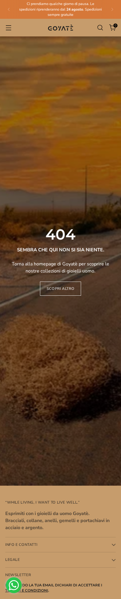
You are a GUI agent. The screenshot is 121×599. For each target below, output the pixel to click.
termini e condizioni (26, 590)
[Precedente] (8, 9)
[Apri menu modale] (8, 28)
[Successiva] (112, 9)
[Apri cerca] (100, 28)
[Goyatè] (60, 27)
